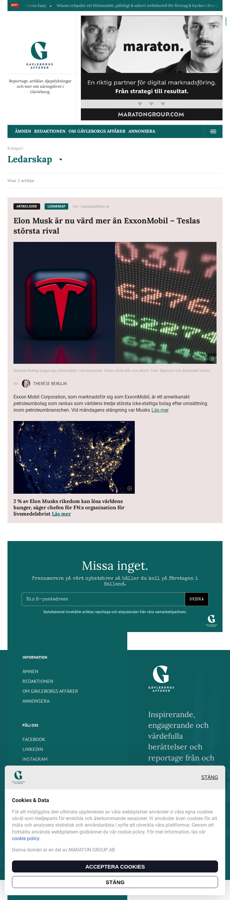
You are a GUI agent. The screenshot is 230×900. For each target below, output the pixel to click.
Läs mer (160, 410)
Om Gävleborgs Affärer (97, 131)
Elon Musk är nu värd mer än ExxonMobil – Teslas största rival (106, 226)
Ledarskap (56, 206)
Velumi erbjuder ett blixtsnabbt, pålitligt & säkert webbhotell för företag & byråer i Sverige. (122, 5)
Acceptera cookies (115, 867)
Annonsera (141, 131)
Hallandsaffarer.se (95, 206)
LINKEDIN (32, 749)
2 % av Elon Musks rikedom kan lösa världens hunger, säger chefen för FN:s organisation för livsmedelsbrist (69, 507)
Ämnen (23, 131)
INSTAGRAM (35, 759)
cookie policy (25, 838)
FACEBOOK (33, 739)
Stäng (209, 777)
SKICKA (197, 599)
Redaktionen (50, 131)
